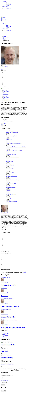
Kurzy (4, 1)
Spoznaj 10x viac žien (8, 317)
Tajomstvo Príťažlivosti (7, 364)
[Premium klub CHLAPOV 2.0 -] (4, 20)
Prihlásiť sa (8, 8)
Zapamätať (4, 382)
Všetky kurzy (6, 333)
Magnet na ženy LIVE (8, 285)
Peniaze (7, 5)
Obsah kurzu (6, 91)
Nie (1, 391)
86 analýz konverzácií (7, 357)
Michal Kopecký (4, 212)
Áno (4, 391)
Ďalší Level (4, 296)
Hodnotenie (3, 70)
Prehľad (5, 90)
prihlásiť (24, 272)
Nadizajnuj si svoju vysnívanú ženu (13, 327)
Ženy (7, 2)
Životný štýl (8, 4)
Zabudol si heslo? (4, 380)
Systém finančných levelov (10, 306)
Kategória (3, 67)
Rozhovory (5, 6)
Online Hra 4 (4, 351)
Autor (2, 65)
